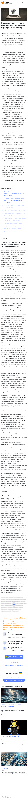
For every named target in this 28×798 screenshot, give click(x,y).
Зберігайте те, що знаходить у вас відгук (14, 210)
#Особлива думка (4, 708)
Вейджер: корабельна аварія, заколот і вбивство (11, 705)
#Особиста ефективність (12, 30)
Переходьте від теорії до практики (12, 223)
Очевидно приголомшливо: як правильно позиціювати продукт (12, 737)
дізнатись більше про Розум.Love (14, 665)
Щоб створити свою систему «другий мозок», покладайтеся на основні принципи (13, 200)
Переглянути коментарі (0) (13, 677)
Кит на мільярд (6, 768)
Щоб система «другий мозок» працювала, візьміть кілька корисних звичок (14, 228)
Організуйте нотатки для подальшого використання (13, 214)
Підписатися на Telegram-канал (14, 680)
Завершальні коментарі (9, 232)
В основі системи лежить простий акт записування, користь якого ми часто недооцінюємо (13, 193)
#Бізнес (19, 30)
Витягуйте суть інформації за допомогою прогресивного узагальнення (14, 219)
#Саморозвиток (4, 30)
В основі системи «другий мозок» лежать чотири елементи (14, 206)
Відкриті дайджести (6, 796)
